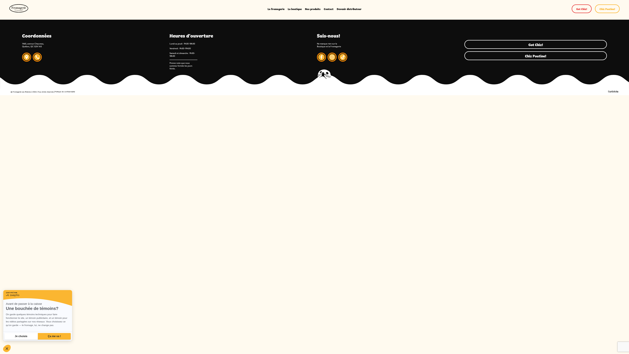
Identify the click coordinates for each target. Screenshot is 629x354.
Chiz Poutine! (607, 9)
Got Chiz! (581, 9)
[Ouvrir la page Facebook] (321, 57)
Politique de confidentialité (65, 92)
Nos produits (313, 9)
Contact (329, 9)
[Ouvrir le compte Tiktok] (342, 57)
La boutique (295, 9)
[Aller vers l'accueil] (18, 8)
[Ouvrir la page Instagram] (332, 57)
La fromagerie (276, 9)
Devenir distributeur (349, 9)
